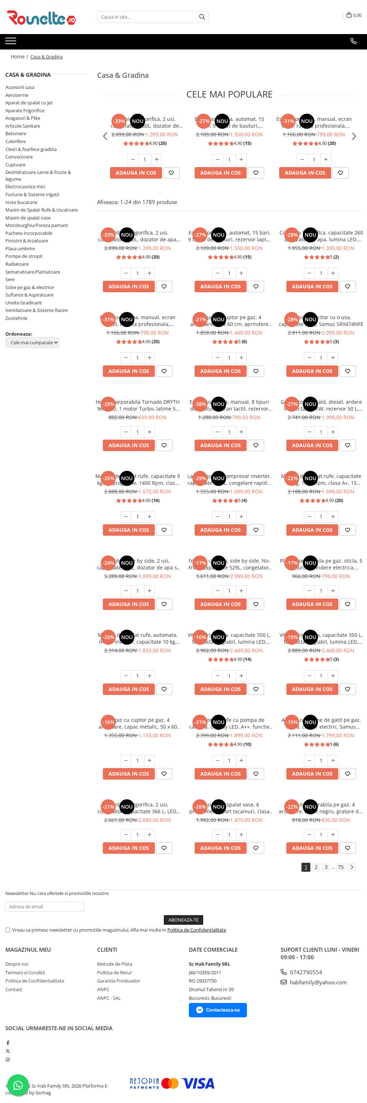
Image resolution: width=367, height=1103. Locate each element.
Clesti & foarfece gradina (31, 149)
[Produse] (11, 43)
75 (341, 866)
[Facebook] (7, 1043)
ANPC (103, 989)
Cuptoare (15, 164)
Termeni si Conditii (25, 972)
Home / (20, 56)
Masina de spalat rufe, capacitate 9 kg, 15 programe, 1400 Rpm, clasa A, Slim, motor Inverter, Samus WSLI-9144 (137, 479)
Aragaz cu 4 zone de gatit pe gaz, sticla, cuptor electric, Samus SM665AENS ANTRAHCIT (321, 723)
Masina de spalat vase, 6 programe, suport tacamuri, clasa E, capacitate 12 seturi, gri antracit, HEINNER (229, 808)
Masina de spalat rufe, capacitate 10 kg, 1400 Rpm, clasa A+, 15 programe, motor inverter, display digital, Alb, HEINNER (321, 479)
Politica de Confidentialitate (196, 930)
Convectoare (19, 156)
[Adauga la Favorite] (171, 173)
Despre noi (16, 964)
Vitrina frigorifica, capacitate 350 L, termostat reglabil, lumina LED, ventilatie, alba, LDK (321, 638)
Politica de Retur (114, 972)
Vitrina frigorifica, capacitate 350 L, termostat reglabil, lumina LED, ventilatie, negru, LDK (229, 638)
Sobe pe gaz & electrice (29, 287)
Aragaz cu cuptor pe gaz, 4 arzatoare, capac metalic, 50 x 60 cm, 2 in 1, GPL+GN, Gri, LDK (138, 723)
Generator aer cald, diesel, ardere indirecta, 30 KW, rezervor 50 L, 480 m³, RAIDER (321, 405)
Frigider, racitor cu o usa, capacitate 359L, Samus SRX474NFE (321, 320)
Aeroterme (16, 95)
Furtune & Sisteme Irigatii (32, 194)
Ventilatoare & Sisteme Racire (36, 310)
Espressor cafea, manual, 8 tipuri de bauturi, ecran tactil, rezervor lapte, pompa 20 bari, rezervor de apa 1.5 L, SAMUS (229, 405)
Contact (13, 989)
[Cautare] (202, 17)
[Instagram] (7, 1059)
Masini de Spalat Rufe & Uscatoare (41, 210)
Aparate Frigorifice (24, 110)
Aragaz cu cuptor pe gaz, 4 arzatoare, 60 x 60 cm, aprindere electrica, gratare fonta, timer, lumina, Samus (229, 320)
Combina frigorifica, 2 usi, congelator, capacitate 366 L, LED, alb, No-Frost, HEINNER (137, 808)
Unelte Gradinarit (23, 302)
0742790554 (305, 972)
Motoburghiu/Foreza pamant (36, 225)
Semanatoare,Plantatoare (32, 272)
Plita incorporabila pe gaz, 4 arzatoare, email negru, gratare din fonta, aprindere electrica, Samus (321, 808)
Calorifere (15, 141)
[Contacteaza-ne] (353, 41)
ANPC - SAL (109, 998)
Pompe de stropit (24, 256)
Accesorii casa (19, 87)
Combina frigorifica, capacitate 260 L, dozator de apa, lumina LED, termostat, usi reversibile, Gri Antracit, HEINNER (321, 236)
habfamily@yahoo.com (318, 982)
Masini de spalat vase (28, 217)
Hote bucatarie (21, 202)
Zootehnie (16, 318)
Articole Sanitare (22, 126)
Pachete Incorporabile (28, 233)
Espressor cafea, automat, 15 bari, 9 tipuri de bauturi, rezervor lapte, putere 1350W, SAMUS (229, 122)
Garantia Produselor (118, 980)
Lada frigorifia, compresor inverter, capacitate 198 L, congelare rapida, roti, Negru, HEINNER (229, 479)
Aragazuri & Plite (22, 118)
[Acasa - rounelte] (41, 17)
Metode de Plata (114, 964)
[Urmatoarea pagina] (351, 867)
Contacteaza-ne (223, 1010)
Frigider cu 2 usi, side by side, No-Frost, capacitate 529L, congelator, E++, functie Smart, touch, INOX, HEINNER (229, 564)
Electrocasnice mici (25, 186)
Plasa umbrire (20, 248)
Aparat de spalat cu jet (29, 102)
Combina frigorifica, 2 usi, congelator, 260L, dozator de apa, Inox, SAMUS (145, 122)
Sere (10, 279)
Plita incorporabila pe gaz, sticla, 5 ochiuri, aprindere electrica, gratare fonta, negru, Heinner (321, 564)
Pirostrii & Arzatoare (26, 240)
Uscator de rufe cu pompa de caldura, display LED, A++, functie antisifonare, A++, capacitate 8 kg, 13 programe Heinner (229, 723)
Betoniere (15, 133)
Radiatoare (17, 264)
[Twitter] (7, 1051)
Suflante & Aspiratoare (29, 295)
